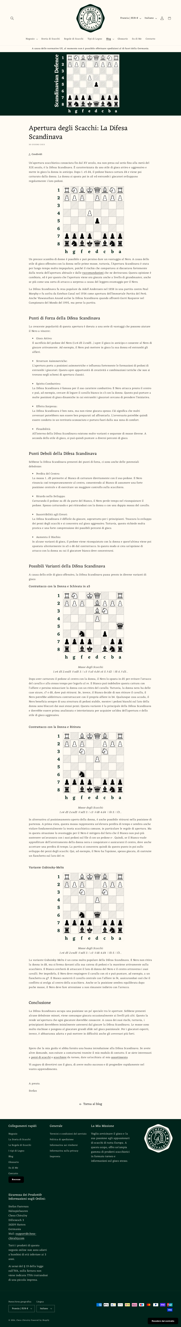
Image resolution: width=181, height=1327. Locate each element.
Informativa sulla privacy (64, 1151)
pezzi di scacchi (41, 1057)
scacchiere (60, 1057)
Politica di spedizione (62, 1139)
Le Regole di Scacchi (19, 1145)
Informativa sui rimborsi (64, 1145)
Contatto (13, 1173)
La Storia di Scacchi (19, 1139)
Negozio (12, 1134)
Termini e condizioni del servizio (68, 1134)
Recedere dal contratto (163, 1321)
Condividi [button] (37, 154)
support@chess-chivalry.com (22, 1236)
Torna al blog (92, 1104)
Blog (10, 1156)
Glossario (13, 1162)
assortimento (119, 1057)
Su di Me (13, 1168)
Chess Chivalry (23, 1320)
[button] (12, 18)
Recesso (16, 1180)
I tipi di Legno (16, 1151)
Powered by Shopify (40, 1320)
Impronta (55, 1156)
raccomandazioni (93, 273)
